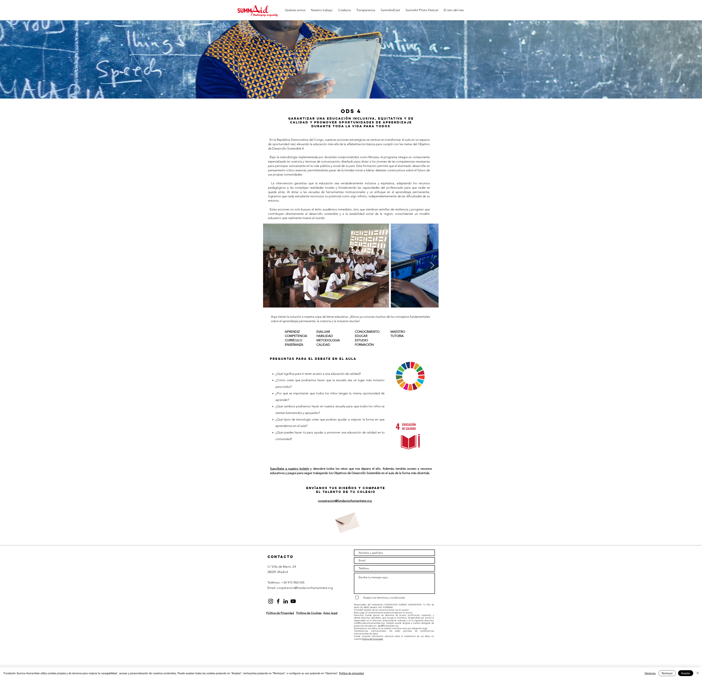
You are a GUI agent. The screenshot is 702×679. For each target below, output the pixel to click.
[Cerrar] (697, 673)
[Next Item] (432, 265)
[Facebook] (278, 601)
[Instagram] (270, 601)
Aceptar (685, 673)
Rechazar (667, 673)
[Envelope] (347, 520)
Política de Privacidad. (372, 638)
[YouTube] (293, 601)
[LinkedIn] (285, 601)
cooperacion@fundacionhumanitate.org (345, 501)
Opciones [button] (650, 673)
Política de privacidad (351, 673)
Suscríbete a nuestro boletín (289, 468)
